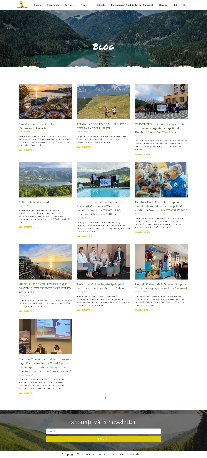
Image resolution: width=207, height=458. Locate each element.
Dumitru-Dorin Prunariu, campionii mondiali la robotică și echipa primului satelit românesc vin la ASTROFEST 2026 (161, 206)
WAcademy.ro (137, 454)
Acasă (37, 5)
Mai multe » (26, 150)
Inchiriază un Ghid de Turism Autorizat (132, 5)
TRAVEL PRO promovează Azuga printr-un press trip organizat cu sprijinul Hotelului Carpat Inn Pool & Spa (160, 128)
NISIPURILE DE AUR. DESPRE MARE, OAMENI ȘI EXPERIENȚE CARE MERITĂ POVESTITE (45, 288)
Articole (101, 5)
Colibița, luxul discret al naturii (38, 202)
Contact (163, 5)
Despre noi (53, 5)
